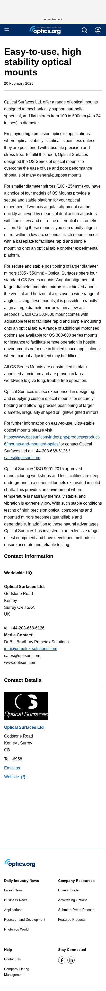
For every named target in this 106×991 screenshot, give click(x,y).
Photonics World (16, 929)
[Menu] (6, 30)
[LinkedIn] (71, 960)
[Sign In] (98, 30)
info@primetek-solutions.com (30, 648)
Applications (13, 910)
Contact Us (12, 959)
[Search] (84, 30)
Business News (15, 900)
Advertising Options (72, 900)
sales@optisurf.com (22, 457)
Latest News (13, 890)
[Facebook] (61, 960)
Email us (12, 768)
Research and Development (24, 920)
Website (11, 777)
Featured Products (72, 920)
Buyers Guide (68, 890)
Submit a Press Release (76, 910)
